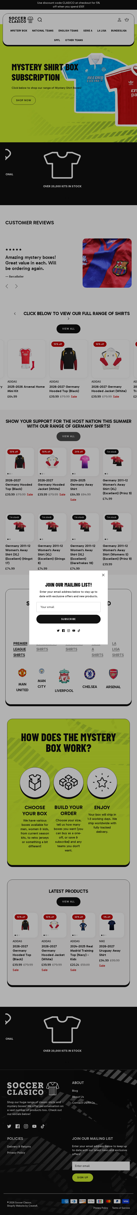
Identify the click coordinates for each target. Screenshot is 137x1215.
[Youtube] (73, 630)
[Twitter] (58, 630)
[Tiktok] (79, 630)
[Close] (103, 575)
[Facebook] (63, 630)
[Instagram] (68, 630)
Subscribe (68, 619)
